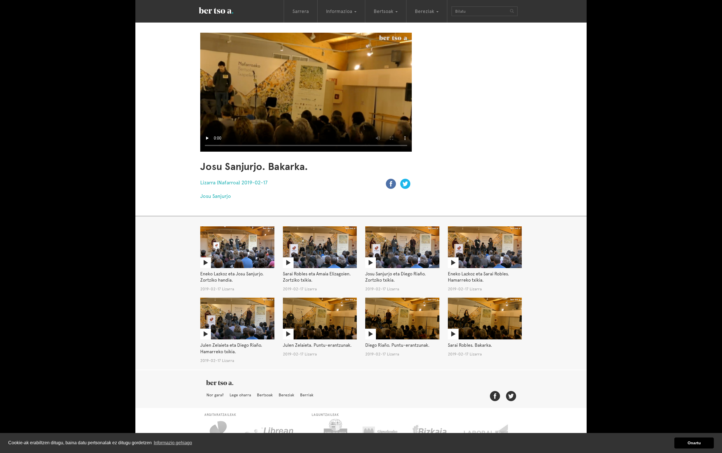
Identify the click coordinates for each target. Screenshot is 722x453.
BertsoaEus (224, 10)
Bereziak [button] (425, 11)
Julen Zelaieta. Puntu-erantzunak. (317, 345)
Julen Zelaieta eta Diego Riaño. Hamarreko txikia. (231, 348)
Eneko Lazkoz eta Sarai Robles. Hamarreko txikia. (478, 277)
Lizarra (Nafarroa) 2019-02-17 (234, 182)
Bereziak (286, 395)
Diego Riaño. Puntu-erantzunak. (397, 345)
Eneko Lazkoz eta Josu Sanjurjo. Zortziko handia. (232, 277)
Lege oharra (240, 395)
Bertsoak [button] (384, 11)
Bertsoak (265, 395)
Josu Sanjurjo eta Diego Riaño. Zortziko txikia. (395, 277)
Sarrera (300, 11)
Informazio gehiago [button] (173, 442)
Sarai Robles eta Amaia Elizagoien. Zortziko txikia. (317, 277)
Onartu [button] (694, 443)
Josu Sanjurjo (215, 196)
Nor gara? (215, 395)
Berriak (306, 395)
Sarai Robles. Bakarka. (470, 345)
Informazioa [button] (340, 11)
